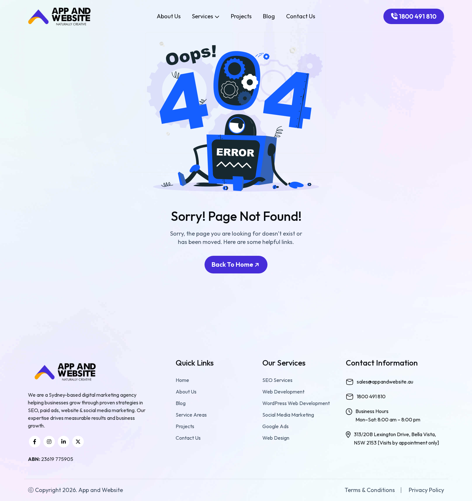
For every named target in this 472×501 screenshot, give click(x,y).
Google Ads (275, 426)
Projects (241, 16)
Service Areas (191, 414)
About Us (169, 16)
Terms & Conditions (370, 490)
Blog (269, 16)
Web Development (283, 391)
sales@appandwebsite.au (385, 381)
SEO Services (277, 380)
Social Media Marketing (288, 414)
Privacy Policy (426, 490)
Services (203, 16)
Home (182, 380)
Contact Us (300, 16)
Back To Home (233, 264)
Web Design (275, 438)
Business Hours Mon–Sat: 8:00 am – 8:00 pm (387, 415)
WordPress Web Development (296, 403)
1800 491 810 (417, 16)
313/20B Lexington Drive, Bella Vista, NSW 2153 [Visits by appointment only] (396, 438)
